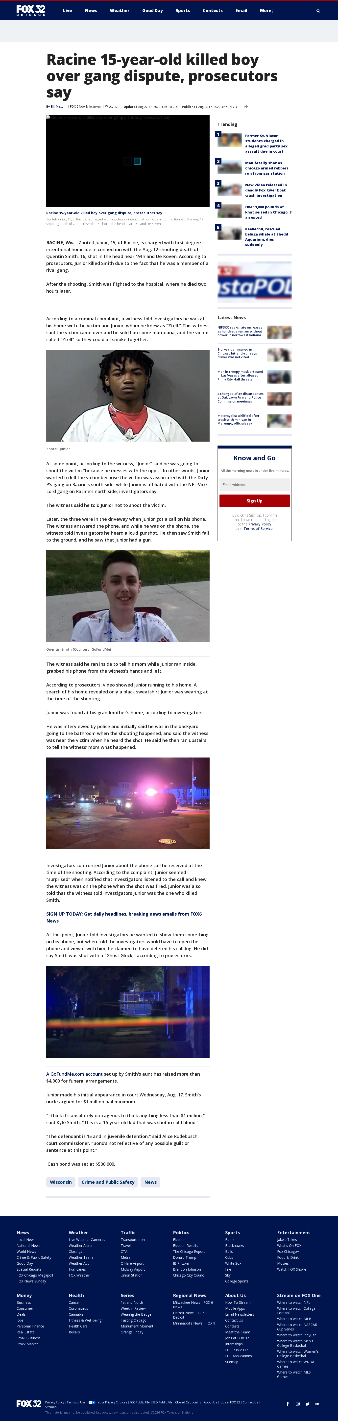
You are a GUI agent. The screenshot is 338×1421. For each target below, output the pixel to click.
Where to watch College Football (296, 1310)
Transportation (133, 1239)
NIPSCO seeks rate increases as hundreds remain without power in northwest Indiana (239, 331)
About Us (235, 1295)
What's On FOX (289, 1245)
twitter (308, 1404)
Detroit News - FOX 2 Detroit (190, 1315)
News (150, 1182)
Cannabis (76, 1314)
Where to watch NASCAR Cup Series (297, 1326)
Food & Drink (288, 1257)
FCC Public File (236, 1350)
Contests (232, 1326)
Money (24, 1295)
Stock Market (27, 1344)
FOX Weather (79, 1275)
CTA (124, 1251)
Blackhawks (234, 1245)
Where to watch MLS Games (294, 1374)
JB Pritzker (181, 1263)
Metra (125, 1257)
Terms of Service (257, 528)
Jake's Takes (287, 1239)
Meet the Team (237, 1332)
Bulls (229, 1251)
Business (24, 1302)
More (265, 10)
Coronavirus (78, 1308)
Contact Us (234, 1320)
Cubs (229, 1257)
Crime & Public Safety (34, 1257)
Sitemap (231, 1361)
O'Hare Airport (132, 1263)
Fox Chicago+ (288, 1251)
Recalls (74, 1332)
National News (28, 1245)
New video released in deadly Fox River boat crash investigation (266, 190)
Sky (228, 1275)
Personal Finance (30, 1326)
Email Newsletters (239, 1314)
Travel (126, 1245)
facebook (288, 1404)
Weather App (79, 1263)
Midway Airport (133, 1269)
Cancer (74, 1302)
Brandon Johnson (187, 1269)
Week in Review (133, 1308)
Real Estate (26, 1332)
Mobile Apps (235, 1308)
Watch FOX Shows (292, 1269)
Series (127, 1295)
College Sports (236, 1281)
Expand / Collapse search (318, 10)
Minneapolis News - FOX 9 (194, 1323)
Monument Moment (137, 1326)
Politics (181, 1232)
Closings (75, 1251)
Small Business (29, 1338)
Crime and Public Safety (108, 1182)
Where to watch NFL (293, 1302)
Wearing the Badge (136, 1314)
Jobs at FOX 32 (237, 1338)
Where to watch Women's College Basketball (298, 1353)
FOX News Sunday (31, 1281)
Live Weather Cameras (87, 1239)
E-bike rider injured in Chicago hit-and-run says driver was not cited (237, 353)
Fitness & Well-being (85, 1320)
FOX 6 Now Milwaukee (85, 106)
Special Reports (29, 1269)
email (317, 1404)
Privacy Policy (259, 524)
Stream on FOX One (299, 1295)
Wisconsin (112, 106)
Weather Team (81, 1257)
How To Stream (238, 1302)
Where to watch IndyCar (296, 1335)
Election (179, 1239)
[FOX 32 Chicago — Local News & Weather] (33, 11)
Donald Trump (184, 1257)
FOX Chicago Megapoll (35, 1275)
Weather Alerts (81, 1245)
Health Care (78, 1326)
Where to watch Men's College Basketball (295, 1343)
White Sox (233, 1263)
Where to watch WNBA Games (295, 1364)
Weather (78, 1232)
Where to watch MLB (294, 1318)
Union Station (132, 1275)
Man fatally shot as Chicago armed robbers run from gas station (267, 168)
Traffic (128, 1232)
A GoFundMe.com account (74, 1074)
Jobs (20, 1320)
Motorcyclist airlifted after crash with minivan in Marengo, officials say (238, 419)
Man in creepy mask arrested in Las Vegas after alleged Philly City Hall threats (240, 375)
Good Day (25, 1263)
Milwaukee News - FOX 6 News (193, 1304)
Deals (21, 1314)
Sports (232, 1232)
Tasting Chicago (133, 1320)
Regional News (189, 1295)
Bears (230, 1239)
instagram (298, 1404)
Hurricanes (77, 1269)
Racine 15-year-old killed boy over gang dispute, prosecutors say (104, 213)
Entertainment (293, 1232)
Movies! (283, 1263)
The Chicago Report (189, 1251)
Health (76, 1295)
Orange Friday (132, 1332)
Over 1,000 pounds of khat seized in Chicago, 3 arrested (268, 212)
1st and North (132, 1302)
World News (26, 1251)
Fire (228, 1269)
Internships (234, 1344)
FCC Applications (238, 1355)
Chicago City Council (189, 1275)
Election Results (185, 1245)
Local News (26, 1239)
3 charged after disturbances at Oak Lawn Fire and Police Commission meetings (240, 397)
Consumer (25, 1308)
